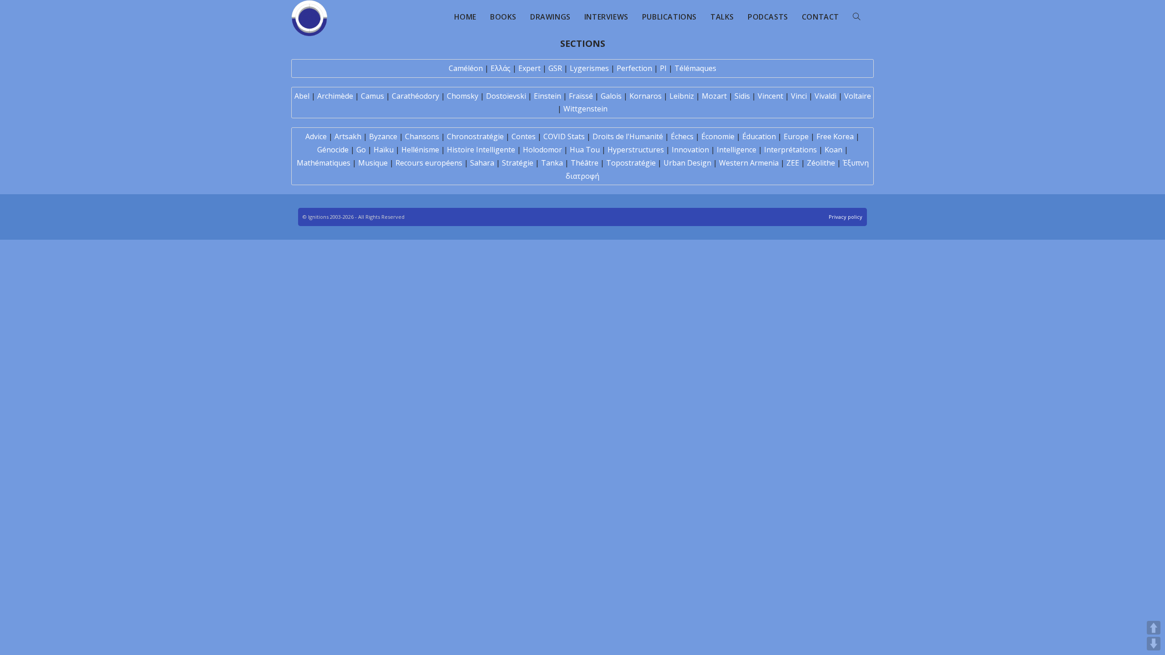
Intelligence (736, 150)
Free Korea (835, 136)
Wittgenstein (585, 109)
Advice (316, 136)
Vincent (770, 96)
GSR (555, 68)
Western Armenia (749, 163)
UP (1153, 628)
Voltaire (857, 96)
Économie (717, 136)
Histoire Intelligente (481, 150)
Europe (796, 136)
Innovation (690, 150)
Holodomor (542, 150)
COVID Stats (564, 136)
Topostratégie (631, 163)
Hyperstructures (636, 150)
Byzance (383, 136)
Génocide (333, 150)
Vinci (799, 96)
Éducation (759, 136)
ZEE (792, 163)
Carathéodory (415, 96)
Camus (372, 96)
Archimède (335, 96)
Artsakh (347, 136)
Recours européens (428, 163)
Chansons (422, 136)
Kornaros (645, 96)
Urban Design (687, 163)
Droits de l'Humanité (628, 136)
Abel (301, 96)
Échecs (682, 136)
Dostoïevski (506, 96)
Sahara (482, 163)
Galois (611, 96)
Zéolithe (821, 163)
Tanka (552, 163)
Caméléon (466, 68)
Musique (373, 163)
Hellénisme (420, 150)
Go (361, 150)
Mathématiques (323, 163)
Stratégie (517, 163)
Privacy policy (845, 216)
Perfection (634, 68)
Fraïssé (581, 96)
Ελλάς (501, 68)
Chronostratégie (475, 136)
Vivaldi (825, 96)
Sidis (742, 96)
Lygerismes (589, 68)
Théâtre (584, 163)
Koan (833, 150)
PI (663, 68)
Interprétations (790, 150)
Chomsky (462, 96)
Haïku (384, 150)
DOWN (1153, 643)
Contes (524, 136)
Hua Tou (585, 150)
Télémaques (695, 68)
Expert (529, 68)
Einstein (547, 96)
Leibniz (681, 96)
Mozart (714, 96)
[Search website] (856, 17)
